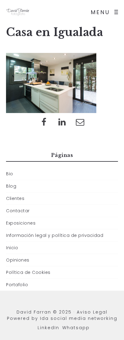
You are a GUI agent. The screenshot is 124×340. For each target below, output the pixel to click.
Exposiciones (21, 223)
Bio (9, 174)
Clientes (15, 198)
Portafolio (17, 285)
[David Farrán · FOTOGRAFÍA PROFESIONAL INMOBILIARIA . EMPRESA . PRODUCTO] (18, 12)
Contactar (18, 211)
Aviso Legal (92, 312)
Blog (11, 186)
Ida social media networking (78, 318)
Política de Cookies (28, 272)
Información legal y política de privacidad (54, 235)
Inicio (12, 248)
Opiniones (17, 260)
